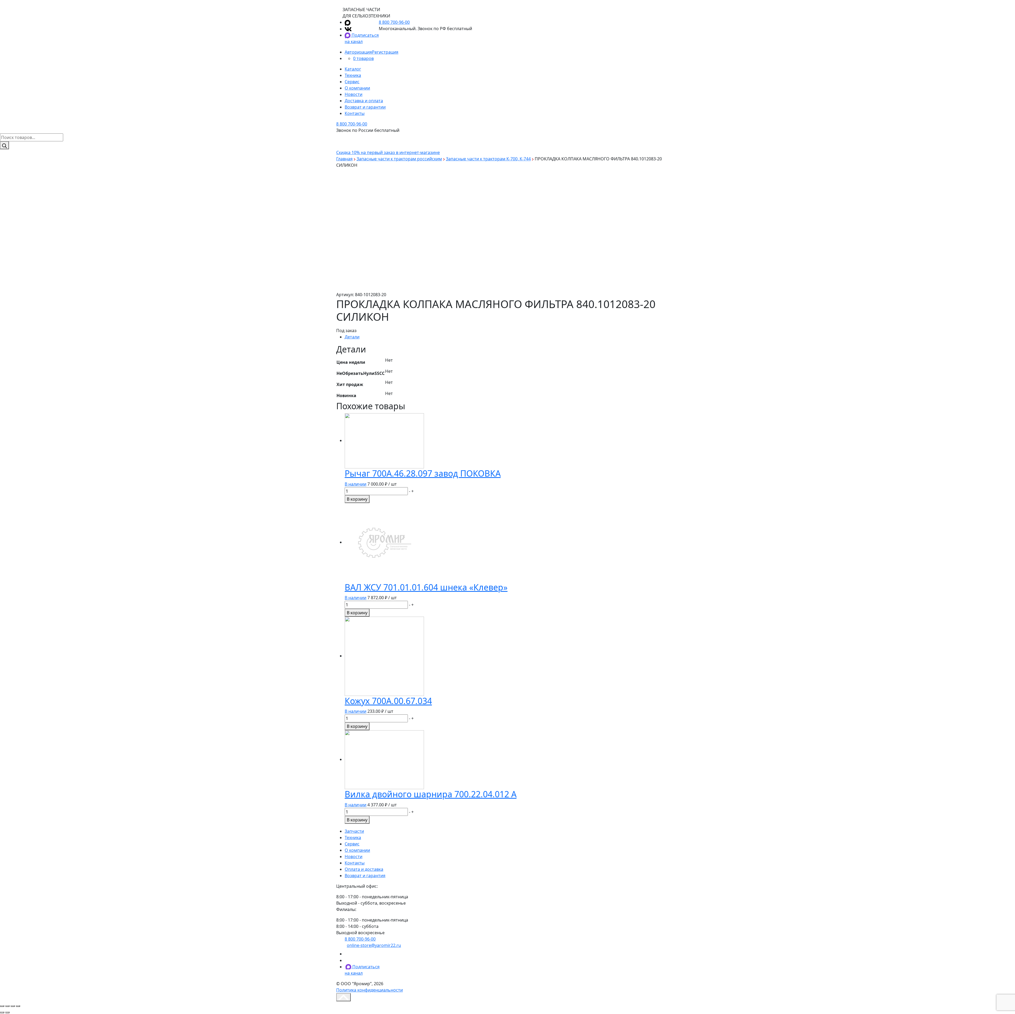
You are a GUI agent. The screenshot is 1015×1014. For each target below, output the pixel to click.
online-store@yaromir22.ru (374, 945)
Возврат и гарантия (365, 875)
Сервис (352, 82)
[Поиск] (4, 145)
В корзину (357, 499)
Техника (353, 75)
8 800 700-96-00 (394, 22)
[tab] (512, 337)
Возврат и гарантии (365, 107)
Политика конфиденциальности (369, 990)
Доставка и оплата (364, 101)
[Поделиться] (7, 1006)
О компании (357, 88)
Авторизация (358, 52)
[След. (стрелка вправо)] (7, 1012)
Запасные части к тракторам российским (399, 159)
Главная (344, 159)
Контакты (355, 113)
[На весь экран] (13, 1006)
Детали (352, 337)
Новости (353, 94)
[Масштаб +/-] (18, 1006)
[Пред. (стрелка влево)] (2, 1012)
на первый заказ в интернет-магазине (388, 152)
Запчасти (354, 831)
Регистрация (385, 52)
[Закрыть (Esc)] (2, 1006)
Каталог (353, 69)
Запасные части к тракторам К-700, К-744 (488, 159)
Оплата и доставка (364, 869)
